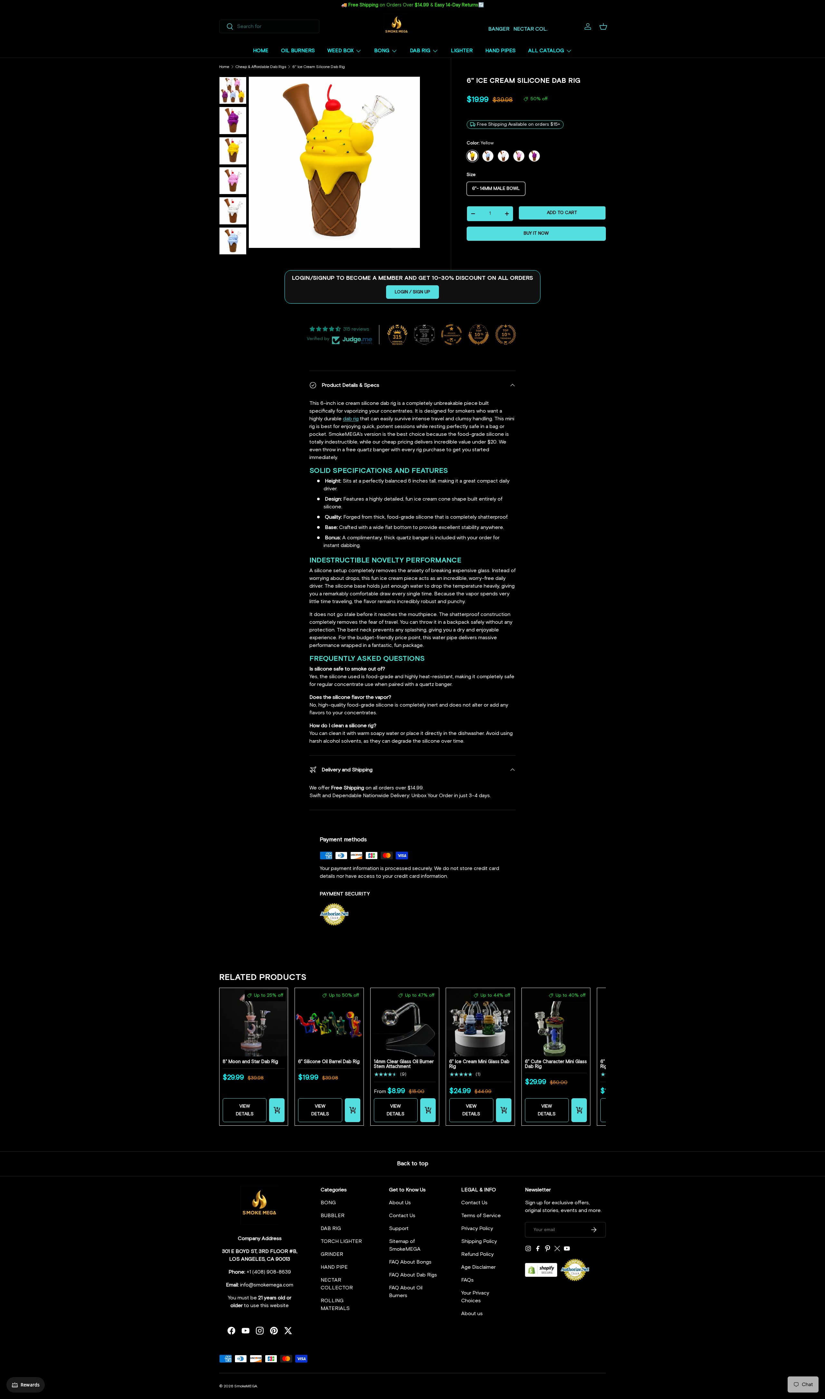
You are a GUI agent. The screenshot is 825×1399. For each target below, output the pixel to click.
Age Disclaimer (478, 1267)
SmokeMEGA (245, 1386)
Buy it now (536, 233)
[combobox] (269, 26)
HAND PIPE (334, 1267)
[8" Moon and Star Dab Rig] (253, 1022)
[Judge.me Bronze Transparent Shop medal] (451, 334)
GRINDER (332, 1254)
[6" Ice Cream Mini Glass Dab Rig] (480, 1022)
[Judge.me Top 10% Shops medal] (478, 334)
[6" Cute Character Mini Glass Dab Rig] (556, 1022)
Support (399, 1228)
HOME (260, 50)
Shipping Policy (479, 1241)
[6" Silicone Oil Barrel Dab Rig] (329, 1022)
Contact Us (402, 1215)
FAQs (467, 1280)
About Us (400, 1202)
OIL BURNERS (298, 50)
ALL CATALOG (546, 50)
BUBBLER (333, 1215)
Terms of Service (481, 1215)
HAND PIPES (500, 50)
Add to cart (562, 212)
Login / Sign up (412, 292)
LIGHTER (462, 50)
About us (472, 1313)
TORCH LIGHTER (341, 1241)
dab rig (351, 418)
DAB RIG (420, 50)
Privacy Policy (477, 1228)
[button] (603, 26)
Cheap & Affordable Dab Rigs (260, 67)
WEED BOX (340, 50)
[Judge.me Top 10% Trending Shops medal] (505, 334)
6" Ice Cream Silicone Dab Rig (318, 67)
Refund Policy (477, 1254)
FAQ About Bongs (410, 1262)
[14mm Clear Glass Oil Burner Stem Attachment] (405, 1022)
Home (224, 67)
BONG (381, 50)
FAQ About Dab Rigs (413, 1274)
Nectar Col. (530, 29)
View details (245, 1110)
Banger (499, 29)
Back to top (412, 1164)
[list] (334, 162)
